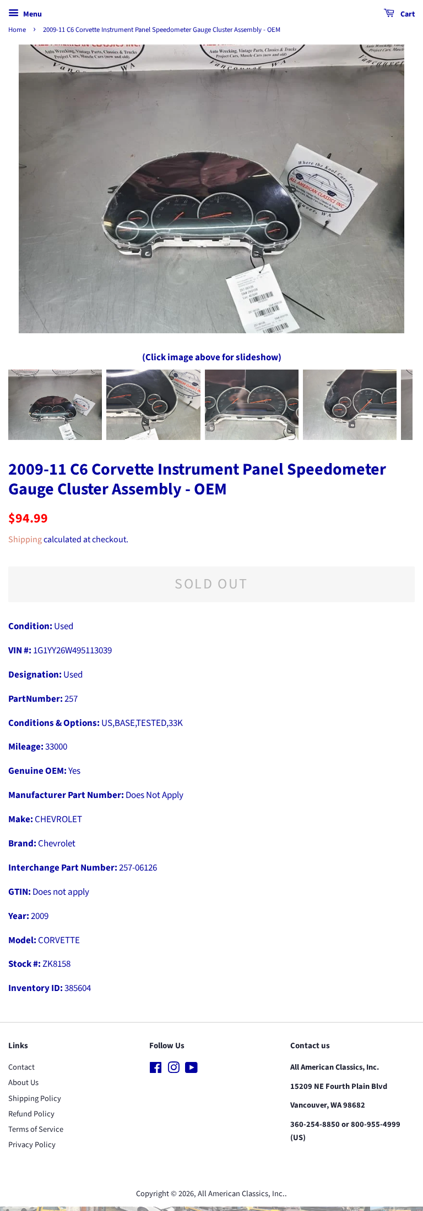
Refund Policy (31, 1114)
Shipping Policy (34, 1098)
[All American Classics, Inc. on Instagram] (173, 1070)
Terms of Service (35, 1129)
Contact (21, 1067)
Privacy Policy (32, 1145)
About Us (23, 1082)
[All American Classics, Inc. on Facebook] (155, 1070)
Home (17, 30)
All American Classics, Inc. (241, 1193)
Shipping (25, 539)
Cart (407, 14)
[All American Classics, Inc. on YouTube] (191, 1070)
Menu (31, 14)
